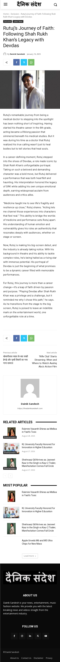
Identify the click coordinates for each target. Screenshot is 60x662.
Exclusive (15, 14)
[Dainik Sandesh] (5, 54)
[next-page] (10, 476)
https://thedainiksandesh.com (30, 408)
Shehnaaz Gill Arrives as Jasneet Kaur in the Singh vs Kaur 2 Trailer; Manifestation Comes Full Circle (39, 462)
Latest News (18, 21)
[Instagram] (22, 636)
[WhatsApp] (31, 62)
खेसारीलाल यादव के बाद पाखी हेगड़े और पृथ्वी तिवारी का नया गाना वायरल (15, 360)
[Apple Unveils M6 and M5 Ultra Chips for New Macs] (11, 544)
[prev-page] (5, 476)
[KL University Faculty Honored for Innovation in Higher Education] (11, 448)
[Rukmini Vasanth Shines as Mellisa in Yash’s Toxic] (11, 433)
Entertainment (10, 437)
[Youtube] (46, 636)
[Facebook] (16, 62)
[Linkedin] (30, 636)
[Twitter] (24, 62)
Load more (29, 556)
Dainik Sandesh (17, 54)
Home (6, 14)
